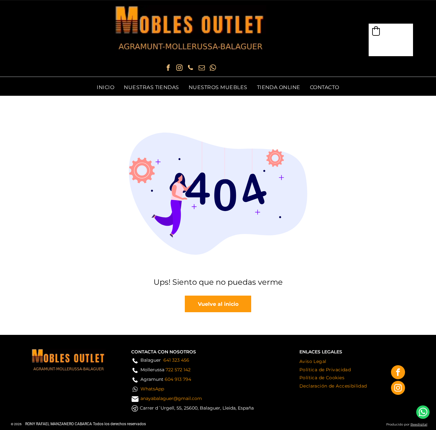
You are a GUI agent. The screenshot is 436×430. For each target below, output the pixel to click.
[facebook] (168, 68)
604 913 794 (178, 379)
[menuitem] (105, 87)
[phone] (190, 68)
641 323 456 (176, 360)
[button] (376, 31)
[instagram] (179, 68)
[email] (202, 68)
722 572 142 (178, 370)
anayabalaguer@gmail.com (171, 398)
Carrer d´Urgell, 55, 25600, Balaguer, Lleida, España (197, 408)
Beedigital (418, 424)
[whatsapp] (213, 68)
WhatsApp (152, 389)
